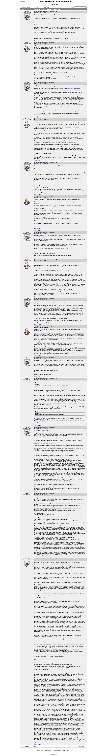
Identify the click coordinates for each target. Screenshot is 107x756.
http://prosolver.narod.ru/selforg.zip (72, 88)
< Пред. (44, 7)
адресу (62, 753)
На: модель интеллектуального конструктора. (44, 11)
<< (42, 7)
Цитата (39, 40)
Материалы (43, 750)
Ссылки (64, 750)
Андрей (27, 11)
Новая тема (27, 7)
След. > (48, 7)
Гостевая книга (55, 750)
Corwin (27, 42)
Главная (38, 750)
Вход (57, 4)
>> (50, 7)
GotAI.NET (22, 1)
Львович (27, 378)
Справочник (48, 750)
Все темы (22, 7)
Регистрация (52, 4)
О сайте (68, 750)
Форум (60, 750)
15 (35, 746)
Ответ (35, 40)
